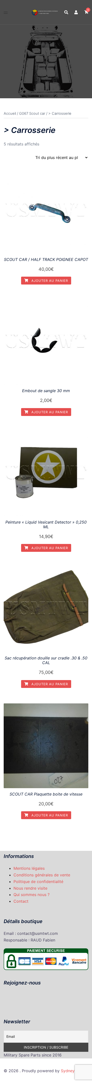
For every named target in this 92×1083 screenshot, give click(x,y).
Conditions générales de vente (41, 874)
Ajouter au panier (49, 281)
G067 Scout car (32, 113)
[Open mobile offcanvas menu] (6, 12)
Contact (20, 901)
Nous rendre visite (30, 888)
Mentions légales (29, 868)
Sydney (68, 1070)
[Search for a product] (66, 12)
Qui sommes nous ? (31, 894)
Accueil (10, 113)
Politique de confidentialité (38, 881)
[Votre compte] (76, 12)
